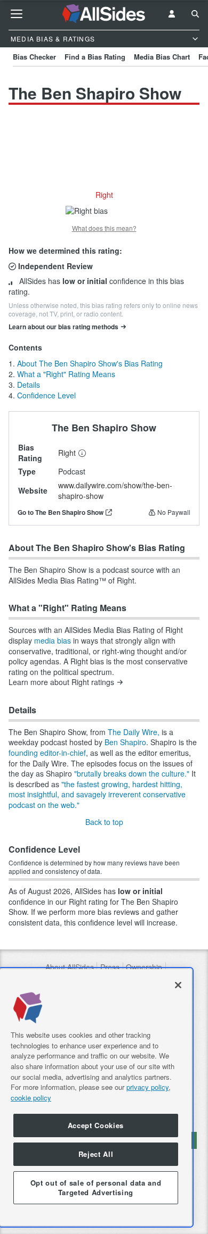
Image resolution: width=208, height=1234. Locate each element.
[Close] (178, 985)
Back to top (104, 821)
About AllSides (69, 967)
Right (67, 452)
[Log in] (171, 13)
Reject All (96, 1154)
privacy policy (147, 1087)
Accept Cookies (96, 1125)
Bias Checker (34, 57)
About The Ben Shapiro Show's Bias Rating (90, 363)
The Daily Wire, (133, 732)
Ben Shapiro (125, 742)
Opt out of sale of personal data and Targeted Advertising (96, 1187)
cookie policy (31, 1098)
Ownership (144, 967)
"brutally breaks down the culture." (131, 773)
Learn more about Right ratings (61, 682)
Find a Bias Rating (95, 57)
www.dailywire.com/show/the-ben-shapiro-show (115, 490)
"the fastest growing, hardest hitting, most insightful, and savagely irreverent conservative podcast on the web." (97, 794)
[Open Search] (195, 13)
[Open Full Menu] (17, 13)
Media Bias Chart (162, 57)
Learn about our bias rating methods (63, 326)
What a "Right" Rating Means (66, 374)
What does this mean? (104, 228)
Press (109, 967)
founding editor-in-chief (47, 752)
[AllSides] (104, 14)
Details (28, 384)
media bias (52, 640)
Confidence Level (46, 395)
